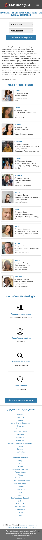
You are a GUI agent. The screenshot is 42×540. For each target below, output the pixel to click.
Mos (20, 492)
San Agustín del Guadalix (20, 498)
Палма (20, 420)
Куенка (20, 446)
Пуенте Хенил (20, 472)
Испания (20, 515)
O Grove (20, 512)
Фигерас (20, 449)
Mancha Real (20, 507)
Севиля (20, 414)
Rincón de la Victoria (20, 458)
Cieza (20, 463)
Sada (20, 495)
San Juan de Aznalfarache (20, 481)
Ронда (20, 460)
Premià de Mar (20, 478)
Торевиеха (20, 437)
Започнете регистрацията (21, 400)
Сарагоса (20, 417)
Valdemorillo (20, 504)
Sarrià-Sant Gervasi (20, 432)
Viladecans (20, 440)
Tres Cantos (20, 452)
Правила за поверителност (28, 525)
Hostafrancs (20, 489)
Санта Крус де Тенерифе (20, 423)
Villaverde (20, 435)
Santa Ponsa (20, 509)
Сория (20, 455)
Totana (20, 475)
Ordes (20, 501)
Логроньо (20, 426)
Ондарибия (20, 486)
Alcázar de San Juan (20, 469)
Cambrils (20, 466)
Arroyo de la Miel (20, 484)
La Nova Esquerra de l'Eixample (20, 443)
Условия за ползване (13, 527)
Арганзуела (20, 429)
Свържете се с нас (29, 527)
